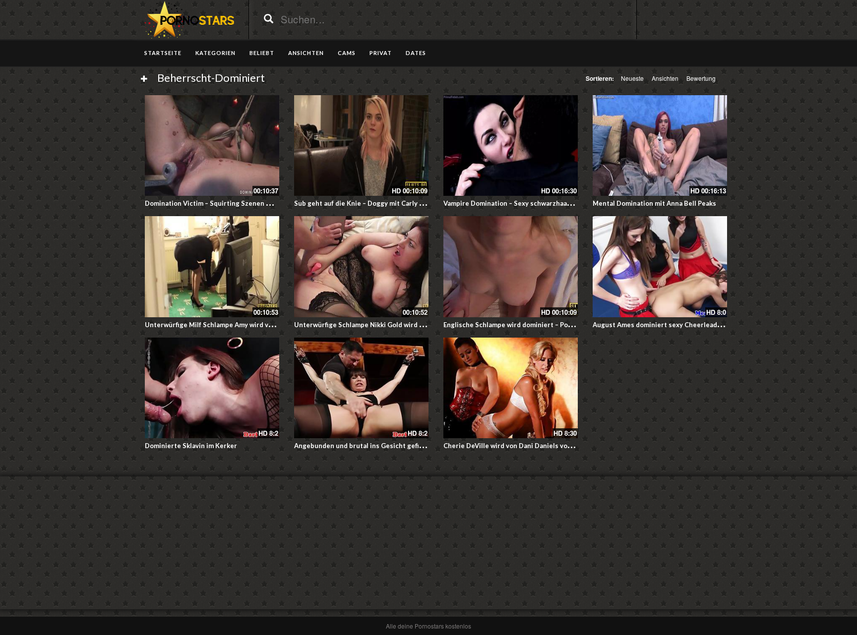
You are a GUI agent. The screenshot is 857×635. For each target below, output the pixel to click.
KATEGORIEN (215, 53)
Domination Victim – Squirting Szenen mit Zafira (220, 203)
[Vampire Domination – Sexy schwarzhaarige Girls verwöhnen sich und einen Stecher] (510, 145)
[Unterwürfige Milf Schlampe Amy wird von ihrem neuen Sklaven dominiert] (212, 266)
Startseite (163, 53)
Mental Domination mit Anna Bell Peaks (654, 203)
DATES (416, 53)
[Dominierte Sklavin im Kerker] (212, 388)
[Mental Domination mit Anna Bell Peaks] (660, 145)
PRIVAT (380, 53)
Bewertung (701, 78)
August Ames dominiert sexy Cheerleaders (660, 325)
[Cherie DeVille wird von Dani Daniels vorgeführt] (510, 388)
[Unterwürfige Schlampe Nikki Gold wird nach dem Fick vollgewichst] (361, 266)
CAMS (347, 53)
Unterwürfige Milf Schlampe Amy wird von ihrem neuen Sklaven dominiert (260, 325)
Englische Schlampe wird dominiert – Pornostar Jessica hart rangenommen (560, 325)
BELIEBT (261, 53)
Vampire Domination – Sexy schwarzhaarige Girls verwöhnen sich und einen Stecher (575, 203)
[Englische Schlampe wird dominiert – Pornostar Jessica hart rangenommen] (510, 266)
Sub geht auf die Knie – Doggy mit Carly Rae (362, 203)
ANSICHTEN (306, 53)
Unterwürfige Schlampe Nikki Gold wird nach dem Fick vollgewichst (399, 325)
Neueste (632, 78)
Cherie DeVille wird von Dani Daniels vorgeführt (519, 446)
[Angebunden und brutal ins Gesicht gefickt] (361, 388)
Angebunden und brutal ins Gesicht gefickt (361, 446)
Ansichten (665, 78)
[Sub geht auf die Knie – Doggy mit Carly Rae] (361, 145)
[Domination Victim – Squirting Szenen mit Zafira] (212, 145)
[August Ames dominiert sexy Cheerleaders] (660, 266)
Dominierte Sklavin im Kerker (191, 446)
